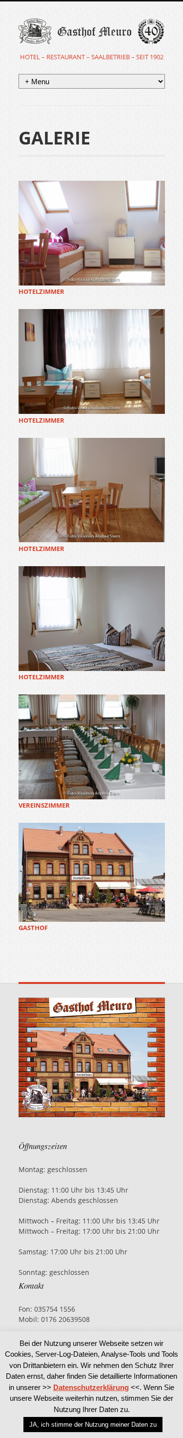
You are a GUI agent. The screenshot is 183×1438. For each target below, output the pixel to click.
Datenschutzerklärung (91, 1387)
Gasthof (33, 928)
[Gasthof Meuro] (92, 35)
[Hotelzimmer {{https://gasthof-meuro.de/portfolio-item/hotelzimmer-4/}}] (92, 618)
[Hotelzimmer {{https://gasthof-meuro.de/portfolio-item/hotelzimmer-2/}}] (92, 361)
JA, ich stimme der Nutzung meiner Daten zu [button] (93, 1424)
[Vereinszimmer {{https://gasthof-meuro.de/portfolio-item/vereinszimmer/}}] (92, 747)
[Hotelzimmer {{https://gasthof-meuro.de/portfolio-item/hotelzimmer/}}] (92, 233)
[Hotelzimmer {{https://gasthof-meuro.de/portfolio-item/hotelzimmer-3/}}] (92, 490)
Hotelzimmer (41, 292)
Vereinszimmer (44, 805)
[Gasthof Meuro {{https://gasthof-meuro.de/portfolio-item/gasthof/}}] (92, 872)
